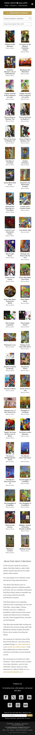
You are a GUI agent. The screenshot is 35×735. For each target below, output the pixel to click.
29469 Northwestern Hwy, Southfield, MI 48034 (18, 728)
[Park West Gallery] (16, 4)
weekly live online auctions (16, 647)
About (4, 730)
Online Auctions (22, 5)
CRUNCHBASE (25, 723)
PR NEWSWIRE (9, 723)
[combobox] (17, 18)
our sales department (22, 644)
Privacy (30, 730)
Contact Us (13, 5)
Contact (12, 730)
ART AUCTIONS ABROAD (17, 725)
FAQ (8, 730)
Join (29, 715)
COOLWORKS (17, 723)
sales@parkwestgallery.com (13, 672)
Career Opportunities (21, 730)
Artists (6, 5)
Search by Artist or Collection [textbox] (13, 18)
